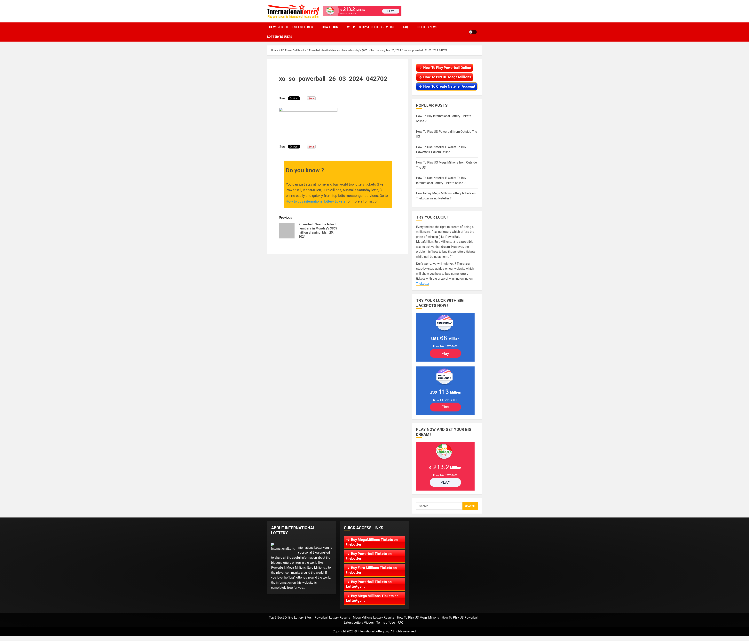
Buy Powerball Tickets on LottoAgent (369, 584)
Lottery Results (279, 36)
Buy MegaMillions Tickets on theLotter (372, 542)
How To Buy (330, 27)
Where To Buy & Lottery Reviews (370, 27)
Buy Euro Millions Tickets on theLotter (371, 570)
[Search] (481, 32)
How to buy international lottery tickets (315, 201)
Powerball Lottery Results (332, 617)
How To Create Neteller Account (449, 86)
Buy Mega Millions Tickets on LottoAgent (372, 598)
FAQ (405, 27)
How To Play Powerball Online (447, 68)
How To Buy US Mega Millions (447, 77)
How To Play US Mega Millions (418, 617)
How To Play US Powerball (460, 617)
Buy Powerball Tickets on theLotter (369, 556)
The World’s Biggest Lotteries (290, 27)
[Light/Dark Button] (473, 32)
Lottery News (427, 27)
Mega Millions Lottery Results (373, 617)
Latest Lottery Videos (359, 622)
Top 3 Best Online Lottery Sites (290, 617)
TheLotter (422, 283)
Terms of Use (385, 622)
